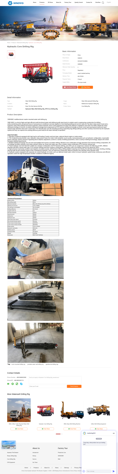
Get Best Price (71, 87)
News (56, 467)
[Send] (113, 471)
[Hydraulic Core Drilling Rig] (45, 410)
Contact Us (89, 2)
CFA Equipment (11, 462)
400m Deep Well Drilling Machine (72, 424)
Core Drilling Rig (11, 459)
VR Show (50, 2)
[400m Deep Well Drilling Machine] (72, 410)
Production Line (62, 452)
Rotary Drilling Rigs (12, 455)
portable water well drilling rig (35, 364)
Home (34, 2)
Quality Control (79, 2)
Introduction (35, 452)
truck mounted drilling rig (18, 364)
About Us (58, 2)
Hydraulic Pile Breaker (12, 452)
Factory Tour (68, 2)
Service (34, 459)
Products (42, 2)
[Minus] (114, 433)
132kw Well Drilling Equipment (98, 424)
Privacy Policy (78, 467)
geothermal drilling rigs (52, 364)
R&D (59, 459)
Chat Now (97, 2)
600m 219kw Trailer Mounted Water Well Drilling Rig (19, 424)
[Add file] (84, 471)
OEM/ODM (60, 455)
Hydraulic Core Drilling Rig (35, 42)
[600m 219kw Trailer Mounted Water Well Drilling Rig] (19, 410)
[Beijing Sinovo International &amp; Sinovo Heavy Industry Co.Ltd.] (15, 3)
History (34, 455)
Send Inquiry (74, 386)
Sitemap (66, 467)
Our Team (35, 462)
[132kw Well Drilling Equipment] (98, 410)
